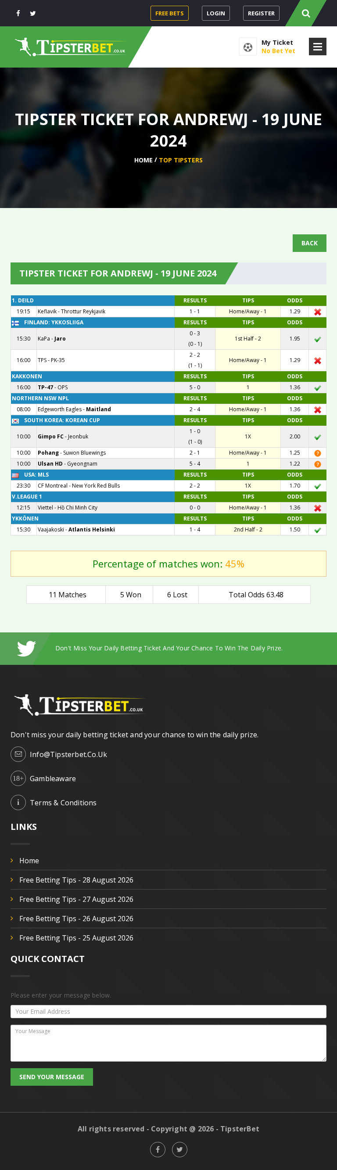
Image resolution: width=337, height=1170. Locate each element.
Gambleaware (53, 778)
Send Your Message (51, 1077)
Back (309, 243)
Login (216, 13)
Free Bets (169, 13)
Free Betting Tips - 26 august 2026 (76, 918)
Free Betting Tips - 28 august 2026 (76, 880)
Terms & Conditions (63, 803)
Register (261, 13)
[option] (190, 648)
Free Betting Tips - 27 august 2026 (76, 899)
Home (143, 160)
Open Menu (317, 46)
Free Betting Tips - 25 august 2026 (76, 938)
